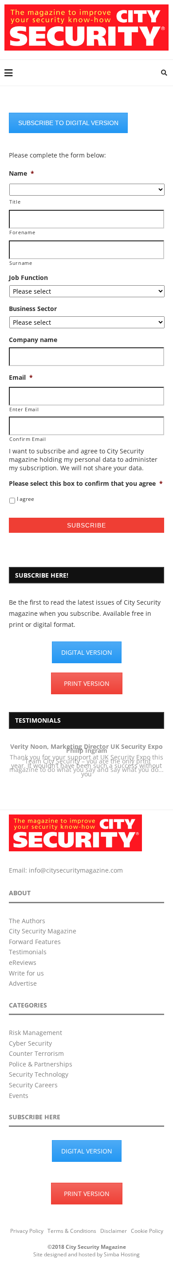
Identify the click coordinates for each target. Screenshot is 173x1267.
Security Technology (38, 1074)
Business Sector (33, 309)
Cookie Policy (147, 1231)
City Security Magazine (42, 931)
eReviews (22, 962)
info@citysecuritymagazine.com (76, 870)
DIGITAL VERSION (86, 652)
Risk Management (35, 1032)
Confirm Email (27, 439)
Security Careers (33, 1085)
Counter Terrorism (36, 1053)
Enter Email (24, 409)
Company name (33, 340)
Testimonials (28, 952)
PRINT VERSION (87, 683)
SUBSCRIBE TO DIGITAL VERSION (68, 122)
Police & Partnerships (40, 1064)
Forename (22, 232)
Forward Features (35, 941)
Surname (20, 263)
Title (14, 201)
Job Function (28, 278)
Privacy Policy (26, 1231)
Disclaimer (113, 1231)
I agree (25, 499)
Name (21, 173)
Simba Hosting (122, 1254)
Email (21, 378)
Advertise (23, 983)
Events (18, 1095)
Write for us (26, 973)
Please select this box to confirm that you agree (86, 484)
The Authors (27, 921)
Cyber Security (30, 1043)
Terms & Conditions (71, 1231)
